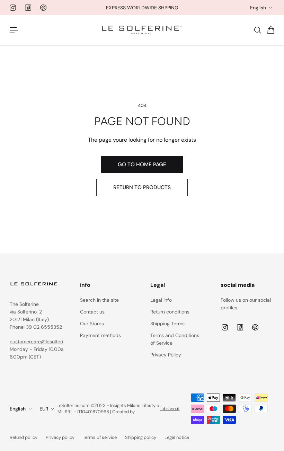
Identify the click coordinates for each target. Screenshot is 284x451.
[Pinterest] (43, 7)
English (258, 8)
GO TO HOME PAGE (142, 164)
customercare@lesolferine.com (44, 341)
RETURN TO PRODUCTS (142, 187)
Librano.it (170, 409)
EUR (43, 409)
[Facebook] (28, 7)
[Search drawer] (257, 30)
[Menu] (14, 30)
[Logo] (142, 30)
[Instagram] (12, 7)
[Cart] (270, 30)
